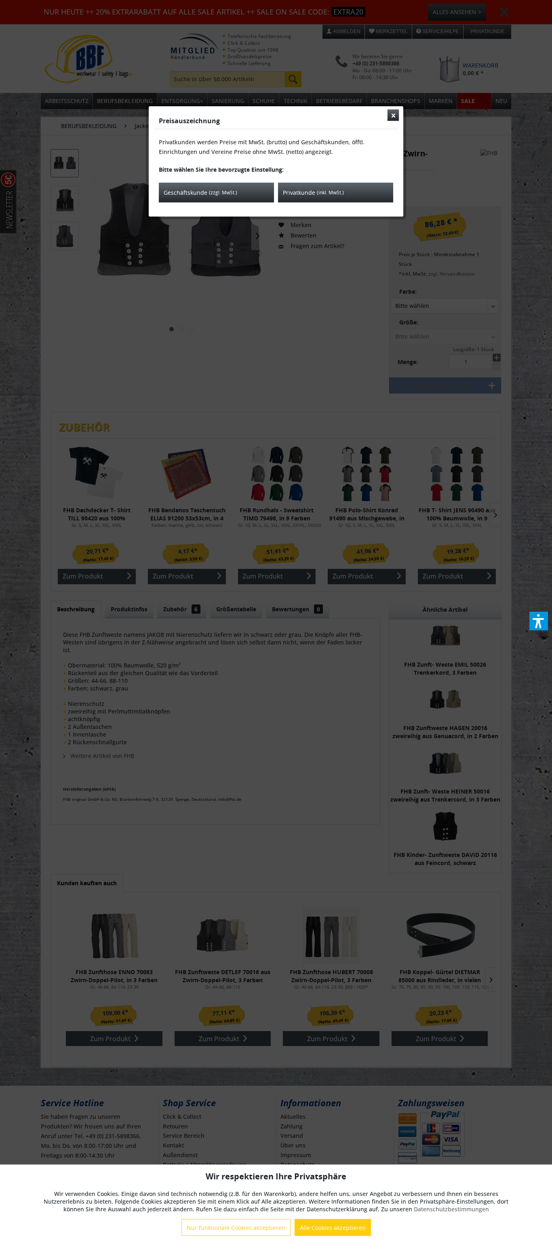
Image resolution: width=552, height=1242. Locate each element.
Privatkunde (313, 192)
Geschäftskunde (200, 192)
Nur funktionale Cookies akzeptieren (236, 1227)
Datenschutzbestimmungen (451, 1209)
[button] (538, 621)
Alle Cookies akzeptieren (333, 1227)
